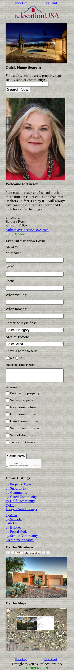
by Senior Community (22, 536)
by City (11, 505)
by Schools (14, 519)
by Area (11, 515)
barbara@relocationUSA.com (27, 230)
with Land (13, 523)
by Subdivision (16, 488)
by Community (16, 492)
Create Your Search (20, 540)
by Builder (13, 527)
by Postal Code (16, 531)
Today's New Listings (21, 509)
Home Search (50, 3)
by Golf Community (20, 501)
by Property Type (18, 484)
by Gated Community (21, 497)
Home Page (21, 3)
